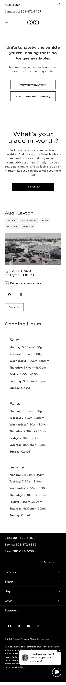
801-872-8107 (31, 11)
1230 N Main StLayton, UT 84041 (22, 273)
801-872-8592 (26, 544)
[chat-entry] (56, 672)
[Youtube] (28, 626)
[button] (33, 572)
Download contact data (25, 283)
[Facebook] (9, 626)
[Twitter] (19, 626)
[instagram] (21, 294)
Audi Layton (12, 4)
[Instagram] (38, 626)
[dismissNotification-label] (59, 650)
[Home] (33, 22)
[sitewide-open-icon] (59, 5)
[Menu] (7, 22)
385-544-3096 (23, 551)
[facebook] (9, 294)
